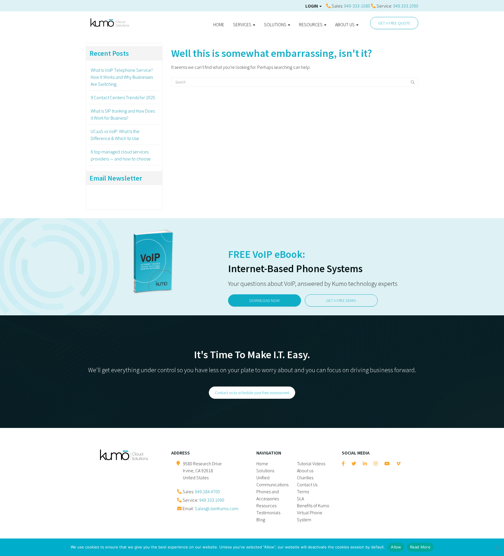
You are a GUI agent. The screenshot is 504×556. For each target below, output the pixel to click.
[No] (497, 547)
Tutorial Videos (311, 463)
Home (218, 24)
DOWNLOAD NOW (264, 300)
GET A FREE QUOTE (394, 23)
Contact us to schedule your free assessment (252, 392)
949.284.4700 (207, 491)
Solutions (275, 24)
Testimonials (268, 512)
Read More (420, 547)
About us (345, 24)
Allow (396, 547)
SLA (300, 498)
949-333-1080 (357, 6)
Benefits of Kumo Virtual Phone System (313, 512)
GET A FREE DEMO (341, 300)
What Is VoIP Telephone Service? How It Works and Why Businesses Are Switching (122, 77)
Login (312, 6)
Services (242, 24)
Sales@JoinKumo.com (216, 508)
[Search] (412, 82)
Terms (303, 491)
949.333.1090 (405, 6)
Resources (311, 24)
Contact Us (307, 484)
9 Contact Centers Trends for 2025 (123, 97)
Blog (260, 519)
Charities (305, 477)
